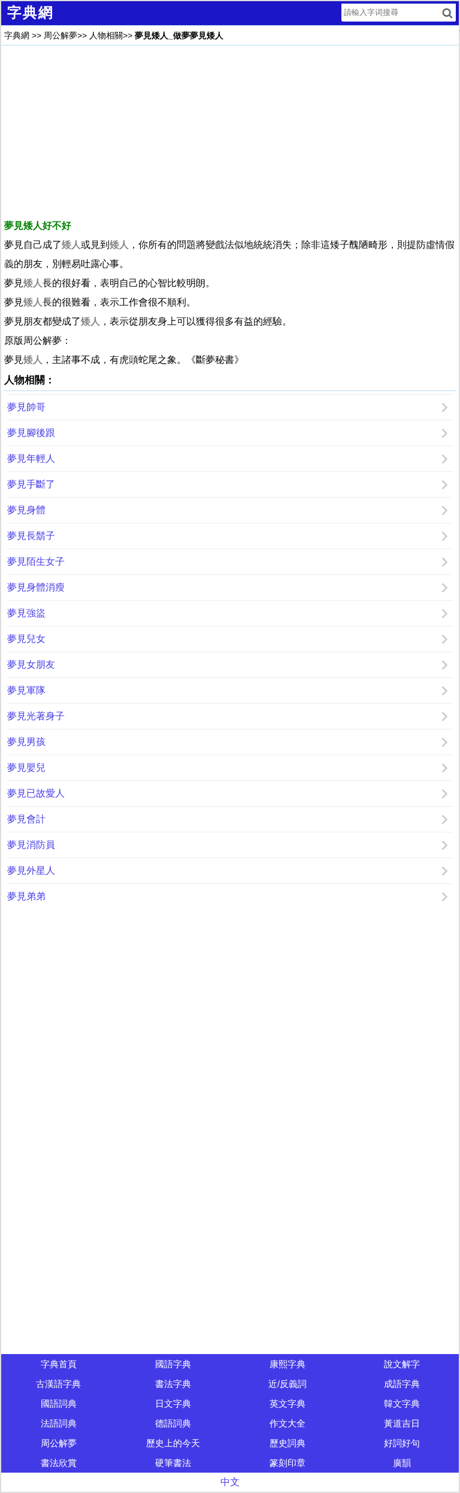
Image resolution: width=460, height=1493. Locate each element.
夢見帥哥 (26, 407)
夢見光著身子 (36, 716)
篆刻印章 (287, 1463)
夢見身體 (26, 510)
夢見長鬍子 (31, 536)
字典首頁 (59, 1364)
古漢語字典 (58, 1384)
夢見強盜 (26, 613)
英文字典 (287, 1403)
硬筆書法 (173, 1463)
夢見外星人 (31, 870)
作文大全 (287, 1423)
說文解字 (402, 1364)
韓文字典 (402, 1403)
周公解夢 (60, 35)
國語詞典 (59, 1403)
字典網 (16, 35)
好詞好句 (402, 1443)
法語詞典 (59, 1423)
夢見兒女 (26, 639)
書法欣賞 (59, 1463)
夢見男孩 (26, 742)
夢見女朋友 (31, 664)
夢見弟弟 (26, 896)
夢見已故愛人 (36, 793)
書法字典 (173, 1384)
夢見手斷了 (31, 484)
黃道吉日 (402, 1423)
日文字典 (173, 1403)
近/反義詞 (287, 1384)
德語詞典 (173, 1423)
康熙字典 (287, 1364)
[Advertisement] (230, 132)
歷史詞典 (287, 1443)
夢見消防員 (31, 845)
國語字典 (173, 1364)
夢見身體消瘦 (36, 587)
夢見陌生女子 (36, 561)
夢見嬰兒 (26, 767)
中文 (230, 1482)
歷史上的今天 (173, 1443)
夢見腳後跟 (31, 433)
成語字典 (402, 1384)
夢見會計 (26, 819)
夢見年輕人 (31, 458)
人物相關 (106, 35)
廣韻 (402, 1463)
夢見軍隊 (26, 690)
